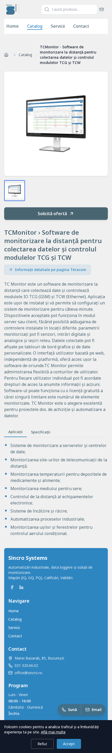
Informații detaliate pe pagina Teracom (50, 269)
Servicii (58, 26)
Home (12, 26)
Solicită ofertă (52, 213)
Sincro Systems (27, 557)
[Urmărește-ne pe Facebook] (12, 587)
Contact (81, 26)
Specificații (40, 432)
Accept (69, 743)
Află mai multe (53, 732)
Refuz (42, 743)
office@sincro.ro (28, 672)
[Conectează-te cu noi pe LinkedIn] (21, 587)
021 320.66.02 (26, 665)
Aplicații (15, 431)
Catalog (34, 26)
